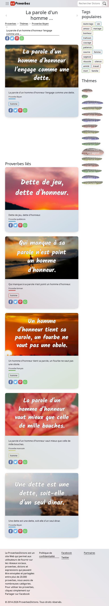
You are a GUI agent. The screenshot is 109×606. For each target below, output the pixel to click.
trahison (87, 38)
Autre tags (88, 23)
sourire (86, 52)
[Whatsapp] (22, 38)
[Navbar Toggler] (7, 3)
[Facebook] (7, 38)
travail (96, 66)
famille (95, 70)
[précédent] (8, 15)
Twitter (65, 557)
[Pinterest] (17, 38)
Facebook (66, 552)
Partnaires (89, 552)
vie (98, 23)
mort (85, 70)
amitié (86, 66)
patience (87, 47)
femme (97, 52)
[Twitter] (12, 38)
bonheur (87, 33)
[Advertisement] (41, 141)
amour (86, 28)
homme (13, 104)
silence (98, 61)
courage (87, 42)
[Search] (104, 3)
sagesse (87, 56)
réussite (87, 61)
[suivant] (75, 15)
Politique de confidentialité (47, 554)
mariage (97, 28)
